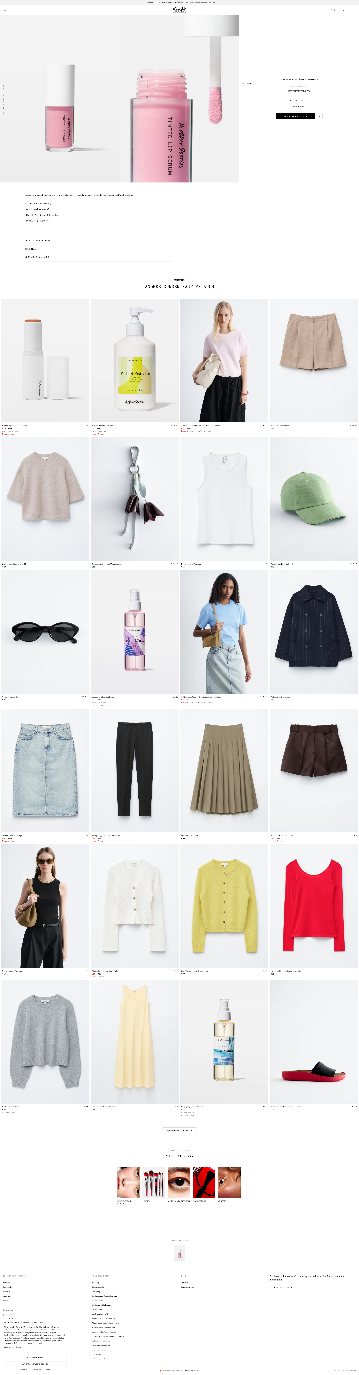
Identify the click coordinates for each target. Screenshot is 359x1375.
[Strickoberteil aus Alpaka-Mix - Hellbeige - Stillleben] (45, 499)
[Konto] (334, 10)
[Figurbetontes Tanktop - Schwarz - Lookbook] (45, 906)
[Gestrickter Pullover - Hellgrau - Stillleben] (45, 1042)
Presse (5, 1300)
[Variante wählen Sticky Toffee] (307, 100)
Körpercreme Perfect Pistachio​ (105, 425)
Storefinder (7, 1287)
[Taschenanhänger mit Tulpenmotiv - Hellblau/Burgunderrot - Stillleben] (135, 499)
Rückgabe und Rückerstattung (104, 1296)
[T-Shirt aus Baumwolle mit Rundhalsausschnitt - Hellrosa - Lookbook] (224, 360)
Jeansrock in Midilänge (12, 835)
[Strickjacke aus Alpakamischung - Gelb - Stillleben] (224, 906)
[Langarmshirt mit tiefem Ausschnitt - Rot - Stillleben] (314, 906)
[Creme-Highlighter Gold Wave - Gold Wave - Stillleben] (45, 360)
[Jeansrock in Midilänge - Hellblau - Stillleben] (45, 770)
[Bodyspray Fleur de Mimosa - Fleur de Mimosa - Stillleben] (135, 632)
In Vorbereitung (187, 1287)
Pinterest (10, 1315)
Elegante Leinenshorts (280, 425)
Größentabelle (97, 1309)
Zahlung (95, 1282)
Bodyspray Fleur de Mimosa (103, 697)
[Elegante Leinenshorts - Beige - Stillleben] (314, 360)
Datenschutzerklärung (101, 1341)
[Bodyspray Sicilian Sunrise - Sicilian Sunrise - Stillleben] (224, 1042)
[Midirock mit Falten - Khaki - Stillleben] (224, 770)
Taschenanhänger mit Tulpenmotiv (106, 564)
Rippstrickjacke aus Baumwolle (105, 971)
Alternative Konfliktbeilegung (104, 1318)
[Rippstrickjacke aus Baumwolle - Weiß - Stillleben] (135, 906)
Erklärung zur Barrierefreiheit (104, 1359)
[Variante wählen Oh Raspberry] (296, 100)
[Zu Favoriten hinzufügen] (320, 116)
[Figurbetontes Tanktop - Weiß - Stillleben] (224, 499)
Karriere (6, 1296)
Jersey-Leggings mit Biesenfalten (106, 835)
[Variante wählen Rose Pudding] (302, 100)
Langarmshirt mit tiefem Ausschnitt (286, 971)
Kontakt (6, 1282)
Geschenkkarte (98, 1287)
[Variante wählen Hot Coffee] (291, 100)
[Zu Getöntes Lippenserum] (179, 1253)
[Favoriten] (344, 10)
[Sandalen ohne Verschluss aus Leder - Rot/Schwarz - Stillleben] (314, 1042)
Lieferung (96, 1291)
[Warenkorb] (354, 10)
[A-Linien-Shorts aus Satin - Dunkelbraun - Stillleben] (314, 770)
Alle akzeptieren (35, 1357)
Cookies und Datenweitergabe (104, 1332)
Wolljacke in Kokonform (281, 697)
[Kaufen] (5, 10)
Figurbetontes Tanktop (191, 564)
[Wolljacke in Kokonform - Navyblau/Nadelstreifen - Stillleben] (314, 632)
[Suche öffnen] (15, 10)
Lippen (3, 86)
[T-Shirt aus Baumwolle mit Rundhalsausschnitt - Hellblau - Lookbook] (224, 632)
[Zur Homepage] (179, 10)
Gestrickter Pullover (10, 1107)
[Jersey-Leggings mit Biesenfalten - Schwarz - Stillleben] (135, 770)
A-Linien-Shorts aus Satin (282, 835)
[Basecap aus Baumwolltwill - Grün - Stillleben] (314, 499)
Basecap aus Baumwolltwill (282, 564)
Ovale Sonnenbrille (10, 697)
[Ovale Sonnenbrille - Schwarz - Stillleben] (45, 632)
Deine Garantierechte (100, 1350)
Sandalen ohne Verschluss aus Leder (286, 1107)
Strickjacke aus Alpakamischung (194, 971)
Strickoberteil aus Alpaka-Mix (14, 564)
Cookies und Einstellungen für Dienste (35, 1369)
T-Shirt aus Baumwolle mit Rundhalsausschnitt (201, 425)
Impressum (96, 1354)
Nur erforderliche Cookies (35, 1364)
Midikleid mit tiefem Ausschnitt (105, 1107)
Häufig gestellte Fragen (101, 1305)
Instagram (10, 1310)
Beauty (3, 110)
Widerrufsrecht (98, 1300)
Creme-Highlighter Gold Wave (14, 425)
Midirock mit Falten (189, 835)
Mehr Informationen (12, 1347)
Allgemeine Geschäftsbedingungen (105, 1323)
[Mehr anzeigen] (179, 2)
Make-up (3, 98)
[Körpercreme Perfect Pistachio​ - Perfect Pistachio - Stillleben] (135, 360)
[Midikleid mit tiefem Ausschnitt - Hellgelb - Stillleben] (135, 1042)
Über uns (184, 1282)
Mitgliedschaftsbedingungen (103, 1327)
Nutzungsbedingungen (101, 1345)
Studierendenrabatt (100, 1314)
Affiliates (6, 1291)
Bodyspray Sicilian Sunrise (192, 1107)
